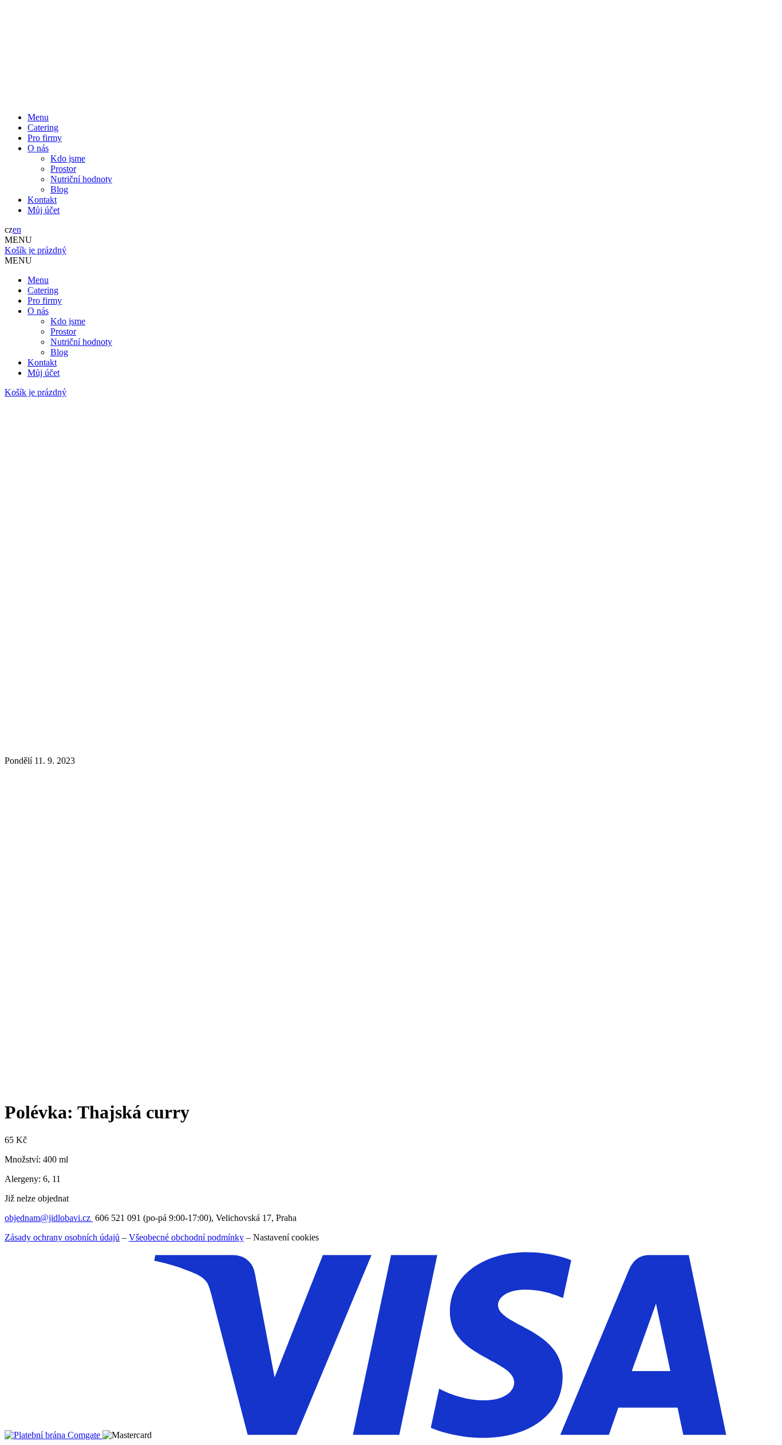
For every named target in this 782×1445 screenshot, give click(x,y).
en (17, 229)
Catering (42, 127)
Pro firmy (44, 138)
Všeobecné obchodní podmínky (186, 1237)
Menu (38, 117)
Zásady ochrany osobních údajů (62, 1237)
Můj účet (43, 210)
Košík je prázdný (35, 250)
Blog (59, 189)
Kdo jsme (67, 158)
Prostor (63, 169)
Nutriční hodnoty (81, 179)
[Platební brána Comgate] (53, 1435)
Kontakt (42, 200)
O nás (38, 148)
